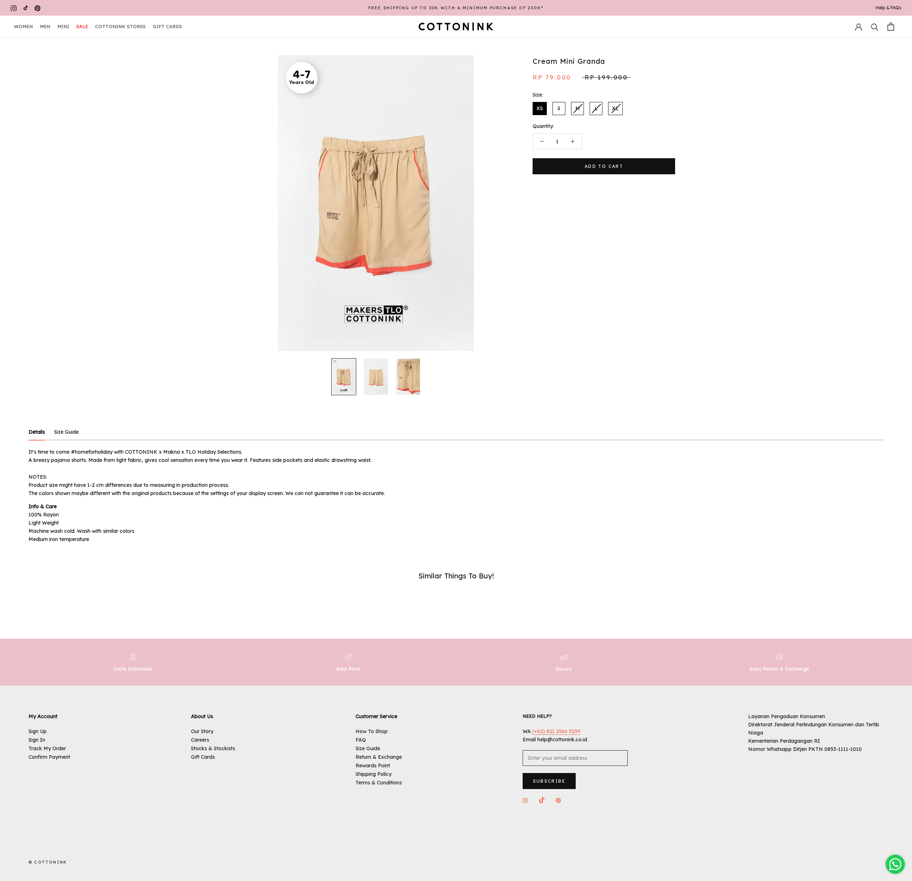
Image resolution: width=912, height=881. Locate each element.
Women (23, 26)
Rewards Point (373, 765)
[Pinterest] (38, 8)
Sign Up (37, 731)
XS (540, 108)
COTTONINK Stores (120, 26)
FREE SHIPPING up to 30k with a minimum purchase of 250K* (456, 7)
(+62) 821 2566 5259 (556, 731)
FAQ (361, 740)
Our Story (202, 731)
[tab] (36, 432)
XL (615, 108)
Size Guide (368, 748)
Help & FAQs (888, 7)
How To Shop (372, 731)
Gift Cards (167, 26)
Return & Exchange (379, 757)
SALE (82, 26)
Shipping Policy (374, 774)
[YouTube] (26, 8)
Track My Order (47, 748)
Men (45, 26)
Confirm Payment (49, 757)
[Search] (875, 26)
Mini (63, 26)
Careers (200, 740)
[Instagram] (14, 8)
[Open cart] (890, 26)
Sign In (36, 740)
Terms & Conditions (379, 782)
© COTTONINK (47, 862)
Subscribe (549, 781)
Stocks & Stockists (213, 748)
